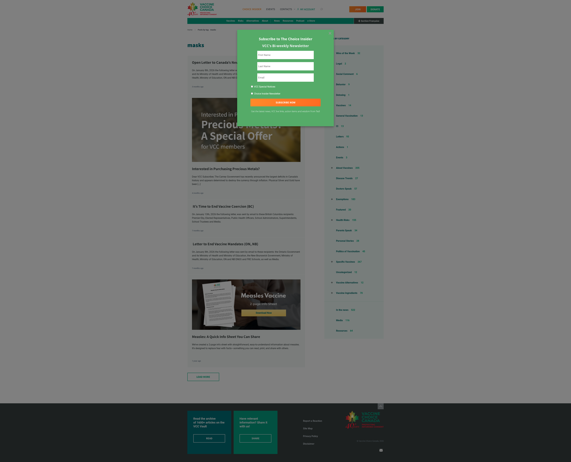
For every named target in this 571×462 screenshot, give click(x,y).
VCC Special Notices (264, 86)
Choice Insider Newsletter (266, 93)
